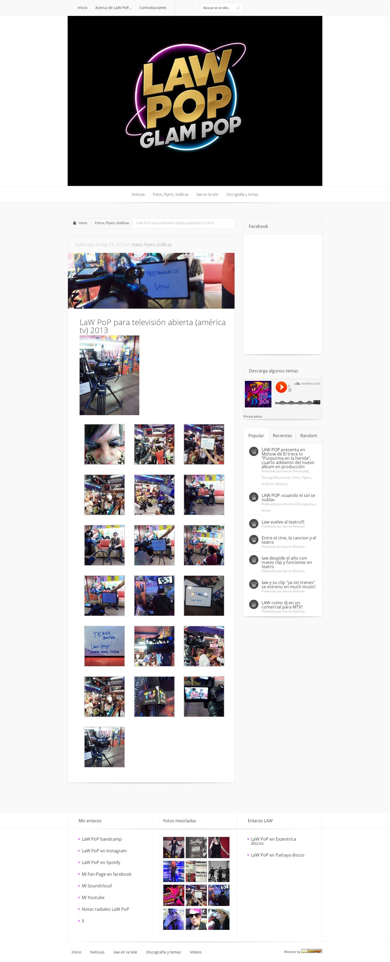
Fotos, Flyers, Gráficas (112, 222)
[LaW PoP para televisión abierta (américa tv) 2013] (109, 413)
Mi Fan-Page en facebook (106, 874)
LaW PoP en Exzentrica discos (273, 841)
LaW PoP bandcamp (102, 839)
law (285, 471)
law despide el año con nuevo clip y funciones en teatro (287, 562)
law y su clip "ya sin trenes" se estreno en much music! (288, 585)
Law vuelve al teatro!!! (283, 522)
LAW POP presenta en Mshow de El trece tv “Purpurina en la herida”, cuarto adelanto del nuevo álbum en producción (288, 458)
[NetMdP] (311, 952)
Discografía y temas (276, 477)
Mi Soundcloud (97, 886)
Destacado (301, 471)
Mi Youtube (93, 897)
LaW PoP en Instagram (104, 851)
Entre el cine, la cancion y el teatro (289, 540)
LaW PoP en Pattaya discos (278, 855)
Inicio (83, 222)
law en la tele (125, 952)
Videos (196, 952)
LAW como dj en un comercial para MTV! (282, 605)
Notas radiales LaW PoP (105, 909)
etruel (287, 504)
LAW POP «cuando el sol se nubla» (288, 497)
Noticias (282, 484)
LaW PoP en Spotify (101, 862)
